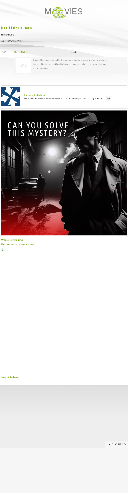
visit (108, 98)
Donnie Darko (20, 52)
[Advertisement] (64, 409)
